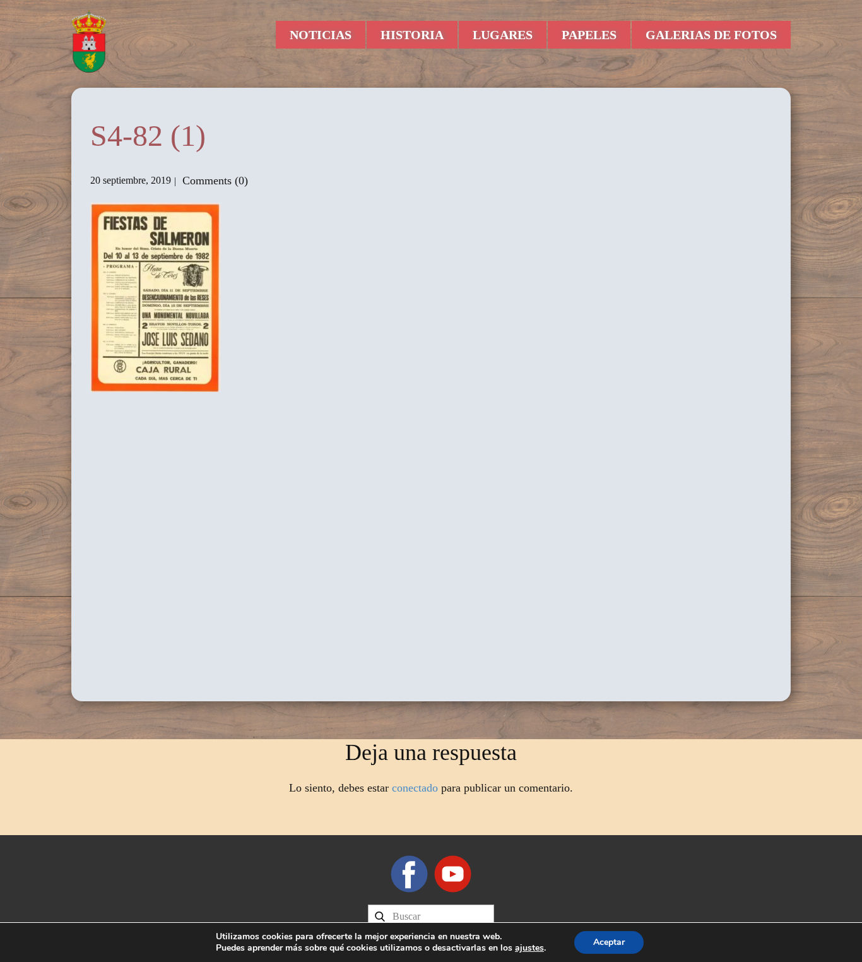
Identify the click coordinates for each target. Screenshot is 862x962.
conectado (415, 787)
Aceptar (609, 942)
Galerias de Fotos (711, 35)
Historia (412, 35)
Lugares (503, 35)
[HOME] (89, 41)
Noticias (320, 35)
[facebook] (409, 874)
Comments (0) (213, 180)
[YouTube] (452, 874)
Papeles (589, 35)
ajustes (529, 948)
